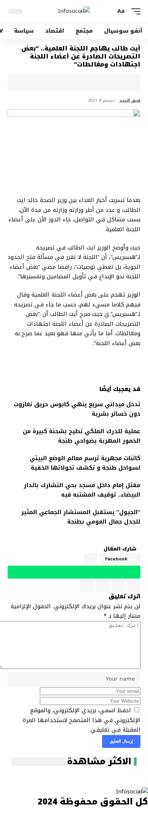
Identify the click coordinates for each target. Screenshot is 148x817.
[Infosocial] (74, 11)
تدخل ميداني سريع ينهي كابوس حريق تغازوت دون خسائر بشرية (77, 409)
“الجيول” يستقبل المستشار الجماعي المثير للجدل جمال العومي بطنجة (80, 517)
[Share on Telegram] (88, 83)
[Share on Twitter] (111, 83)
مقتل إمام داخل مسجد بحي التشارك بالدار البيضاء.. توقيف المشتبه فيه (82, 490)
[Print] (52, 83)
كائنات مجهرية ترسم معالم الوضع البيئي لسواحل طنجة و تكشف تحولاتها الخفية (85, 463)
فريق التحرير (130, 100)
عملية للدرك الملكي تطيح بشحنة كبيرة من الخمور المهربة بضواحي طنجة (81, 436)
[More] (41, 83)
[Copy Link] (64, 83)
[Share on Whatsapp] (99, 83)
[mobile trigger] (134, 11)
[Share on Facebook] (123, 83)
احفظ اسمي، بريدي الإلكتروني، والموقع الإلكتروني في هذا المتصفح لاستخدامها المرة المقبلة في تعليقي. (81, 720)
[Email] (76, 83)
